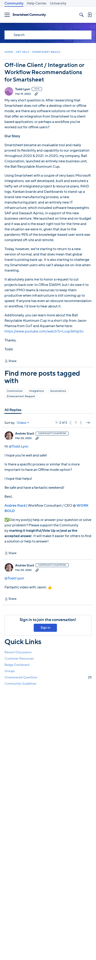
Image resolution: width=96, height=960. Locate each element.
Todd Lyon (22, 89)
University (58, 3)
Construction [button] (15, 391)
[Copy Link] (36, 94)
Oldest (22, 423)
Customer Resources (19, 658)
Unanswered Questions (48, 677)
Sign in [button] (45, 628)
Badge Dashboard (16, 665)
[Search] (81, 15)
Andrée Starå (24, 434)
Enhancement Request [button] (21, 396)
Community (13, 3)
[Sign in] (90, 15)
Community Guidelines (20, 683)
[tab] (13, 410)
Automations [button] (58, 391)
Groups (9, 671)
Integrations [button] (36, 391)
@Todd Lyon (18, 446)
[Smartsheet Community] (29, 15)
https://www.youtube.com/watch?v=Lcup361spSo (43, 331)
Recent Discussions (17, 652)
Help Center (37, 3)
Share (10, 361)
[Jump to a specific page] (88, 422)
